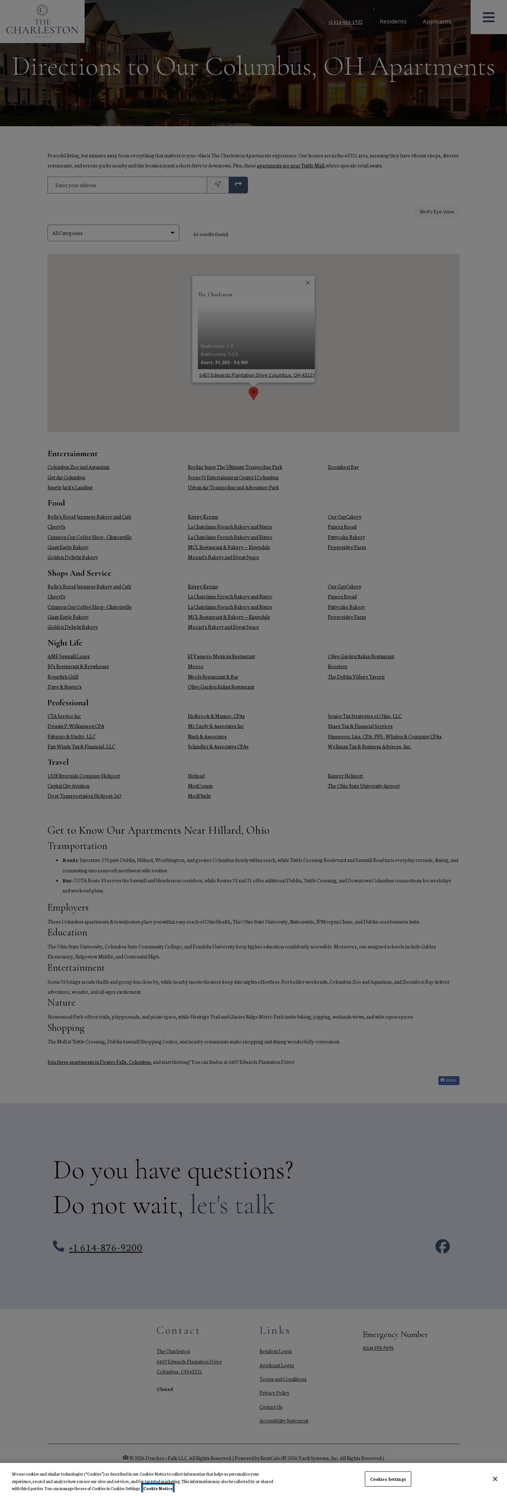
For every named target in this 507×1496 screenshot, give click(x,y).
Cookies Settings (388, 1479)
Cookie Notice (158, 1488)
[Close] (495, 1479)
